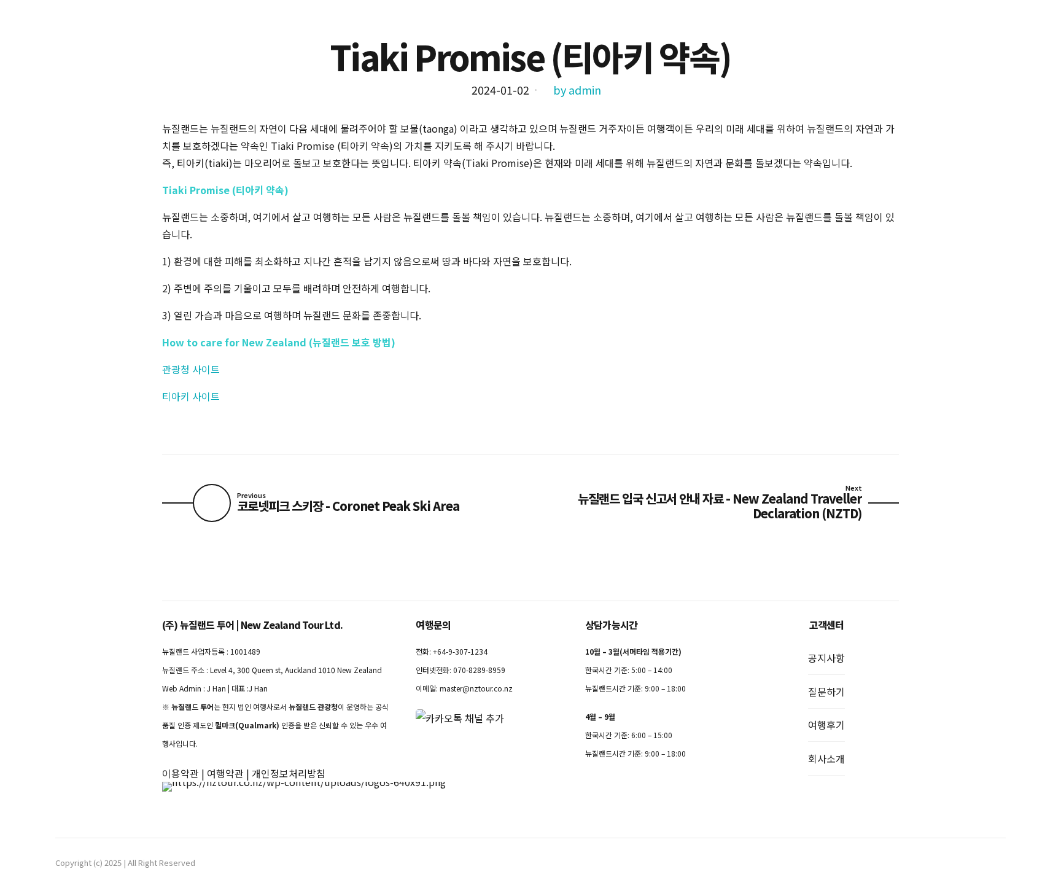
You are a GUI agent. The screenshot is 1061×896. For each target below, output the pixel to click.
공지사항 (826, 657)
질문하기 (826, 691)
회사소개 (826, 758)
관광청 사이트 (191, 369)
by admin (577, 90)
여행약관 (225, 773)
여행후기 (826, 724)
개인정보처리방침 (288, 773)
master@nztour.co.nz (476, 688)
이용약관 (180, 773)
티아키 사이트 (191, 396)
